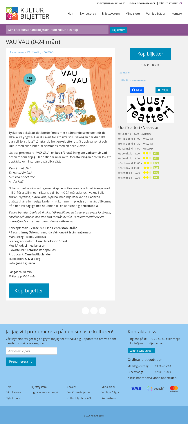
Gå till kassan (14, 392)
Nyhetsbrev (88, 14)
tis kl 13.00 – (138, 158)
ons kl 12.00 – (138, 177)
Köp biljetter (150, 54)
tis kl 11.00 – (138, 153)
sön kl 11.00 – (138, 163)
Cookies (71, 387)
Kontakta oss (110, 398)
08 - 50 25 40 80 (154, 339)
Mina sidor (133, 14)
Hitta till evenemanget (133, 80)
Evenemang (17, 52)
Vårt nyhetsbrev (168, 3)
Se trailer (125, 72)
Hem (71, 14)
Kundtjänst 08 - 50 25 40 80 (111, 3)
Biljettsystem (111, 14)
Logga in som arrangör (142, 3)
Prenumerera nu (20, 362)
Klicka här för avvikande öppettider (152, 378)
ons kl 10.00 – (138, 172)
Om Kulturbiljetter (78, 392)
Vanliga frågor (156, 14)
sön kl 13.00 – (138, 168)
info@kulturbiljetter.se (147, 343)
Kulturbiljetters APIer (80, 398)
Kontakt (176, 14)
